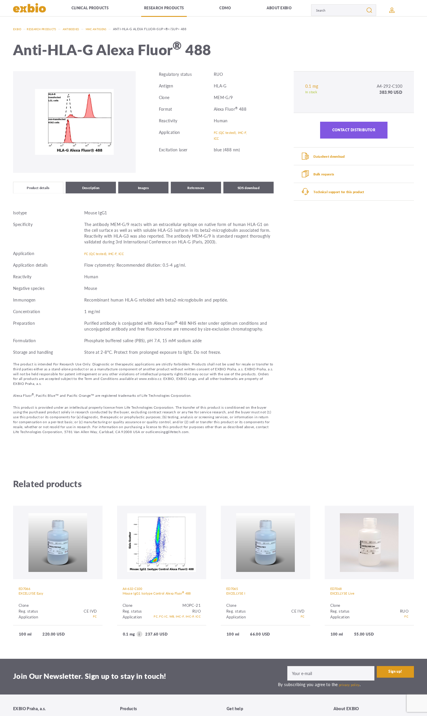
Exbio (18, 29)
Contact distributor (354, 132)
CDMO (217, 10)
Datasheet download (336, 162)
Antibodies (80, 29)
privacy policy (351, 703)
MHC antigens (108, 29)
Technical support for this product (348, 203)
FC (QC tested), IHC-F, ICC (228, 135)
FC (94, 624)
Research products (164, 10)
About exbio (260, 10)
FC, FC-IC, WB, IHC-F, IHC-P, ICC (168, 632)
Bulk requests (329, 183)
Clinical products (95, 10)
